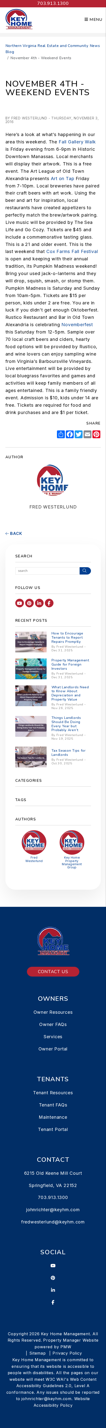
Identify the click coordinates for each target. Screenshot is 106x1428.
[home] (19, 19)
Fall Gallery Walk (77, 141)
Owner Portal (53, 1048)
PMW (65, 1346)
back (15, 533)
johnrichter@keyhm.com (53, 1209)
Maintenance (53, 1117)
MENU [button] (95, 19)
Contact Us (53, 972)
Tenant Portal (53, 1129)
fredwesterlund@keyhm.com (53, 1221)
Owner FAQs (53, 1024)
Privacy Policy (67, 1353)
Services (53, 1036)
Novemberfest (77, 324)
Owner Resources (53, 1012)
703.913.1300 (53, 3)
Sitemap (37, 1353)
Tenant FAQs (53, 1104)
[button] (19, 603)
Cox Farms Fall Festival (72, 251)
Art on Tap (62, 178)
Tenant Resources (53, 1092)
